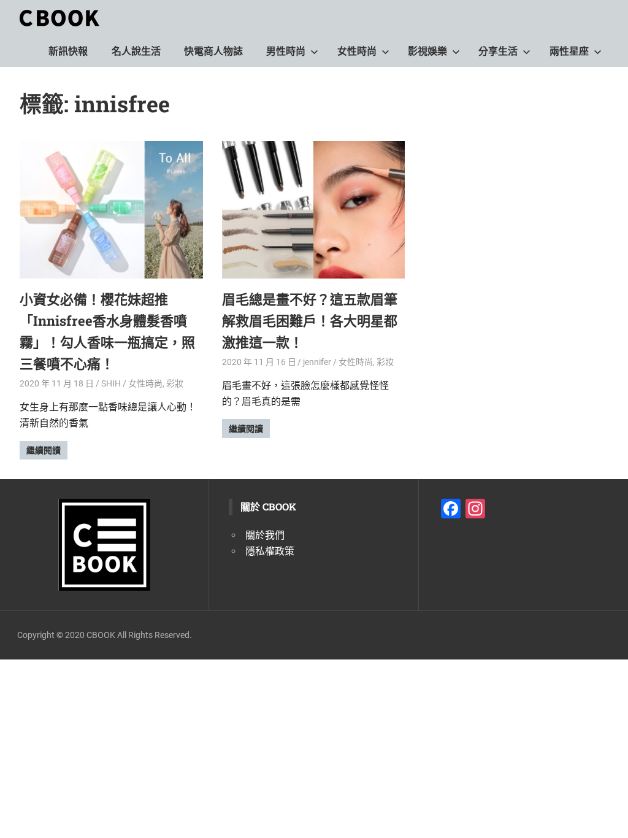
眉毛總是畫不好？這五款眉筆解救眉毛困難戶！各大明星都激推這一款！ (309, 320)
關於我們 (265, 535)
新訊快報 (68, 51)
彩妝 (174, 383)
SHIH (111, 383)
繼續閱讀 (43, 450)
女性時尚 (357, 51)
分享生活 (498, 51)
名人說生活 (136, 51)
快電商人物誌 (213, 51)
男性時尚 (285, 51)
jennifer (317, 362)
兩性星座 (569, 51)
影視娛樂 (427, 51)
